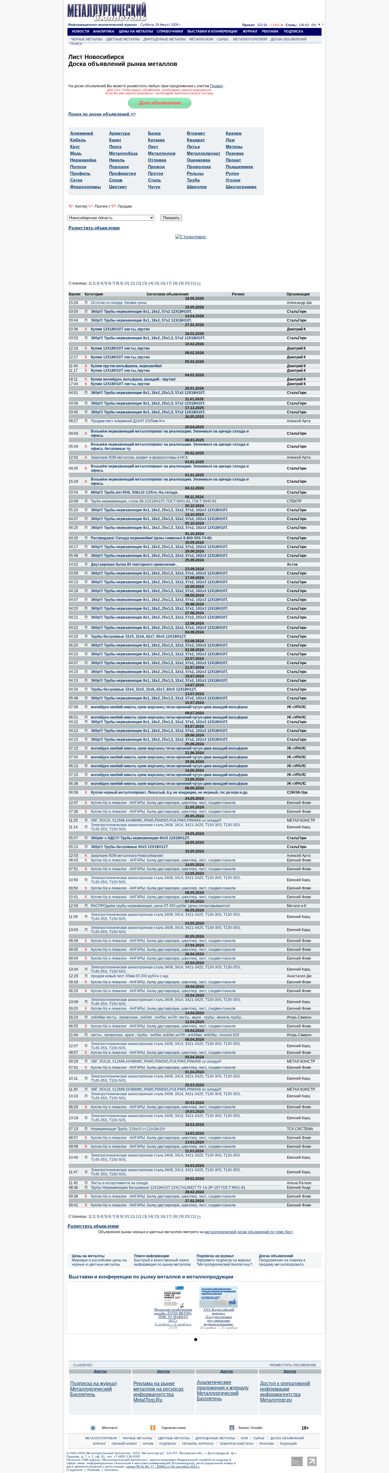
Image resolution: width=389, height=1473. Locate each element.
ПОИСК (76, 44)
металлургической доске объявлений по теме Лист (249, 1232)
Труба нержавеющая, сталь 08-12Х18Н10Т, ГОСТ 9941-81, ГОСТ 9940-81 (154, 501)
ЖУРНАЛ (250, 31)
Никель (117, 159)
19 (180, 283)
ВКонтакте (110, 1428)
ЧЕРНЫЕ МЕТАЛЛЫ (86, 39)
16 (162, 283)
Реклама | (96, 1469)
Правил (216, 86)
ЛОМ (244, 1438)
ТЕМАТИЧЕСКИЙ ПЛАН (236, 1443)
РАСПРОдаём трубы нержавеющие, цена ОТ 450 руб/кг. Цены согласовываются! (160, 906)
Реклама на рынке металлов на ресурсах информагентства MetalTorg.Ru (158, 1391)
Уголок (233, 180)
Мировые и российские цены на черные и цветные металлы (99, 1262)
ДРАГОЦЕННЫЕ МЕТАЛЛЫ (164, 39)
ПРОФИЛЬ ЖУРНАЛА (198, 1443)
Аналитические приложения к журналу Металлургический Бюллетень (223, 1390)
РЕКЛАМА (270, 31)
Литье (193, 146)
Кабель (78, 139)
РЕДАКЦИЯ (288, 1443)
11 (132, 283)
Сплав (115, 180)
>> (199, 283)
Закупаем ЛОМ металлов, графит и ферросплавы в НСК (139, 457)
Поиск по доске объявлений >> (102, 114)
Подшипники (239, 166)
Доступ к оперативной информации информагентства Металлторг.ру (285, 1391)
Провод (156, 166)
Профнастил (122, 173)
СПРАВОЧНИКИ (170, 31)
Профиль (80, 173)
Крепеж (234, 133)
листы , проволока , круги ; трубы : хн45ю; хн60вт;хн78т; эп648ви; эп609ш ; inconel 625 (165, 1035)
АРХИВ (148, 1443)
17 (168, 283)
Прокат (233, 159)
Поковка (235, 153)
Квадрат (196, 139)
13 (144, 283)
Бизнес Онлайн (250, 1428)
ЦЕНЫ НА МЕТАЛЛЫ (136, 31)
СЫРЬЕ (223, 39)
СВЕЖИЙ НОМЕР (124, 1443)
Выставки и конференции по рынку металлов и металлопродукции (151, 1276)
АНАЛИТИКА (103, 31)
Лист (153, 146)
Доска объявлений (276, 1256)
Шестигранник (241, 186)
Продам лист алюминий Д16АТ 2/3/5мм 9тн (128, 421)
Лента (115, 146)
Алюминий (81, 133)
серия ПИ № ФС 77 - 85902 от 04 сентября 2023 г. (163, 1466)
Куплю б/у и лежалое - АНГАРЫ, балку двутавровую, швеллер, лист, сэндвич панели (163, 803)
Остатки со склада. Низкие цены (119, 303)
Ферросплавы (85, 186)
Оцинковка (198, 159)
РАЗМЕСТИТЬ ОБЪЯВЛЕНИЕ (295, 1365)
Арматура (119, 133)
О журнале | (77, 1469)
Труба (193, 180)
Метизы (234, 146)
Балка (154, 133)
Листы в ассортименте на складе (119, 1183)
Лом (230, 139)
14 (150, 283)
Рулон (232, 173)
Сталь (154, 180)
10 (126, 283)
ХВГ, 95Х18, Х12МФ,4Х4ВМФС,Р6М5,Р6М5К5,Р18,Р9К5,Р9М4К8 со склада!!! (156, 820)
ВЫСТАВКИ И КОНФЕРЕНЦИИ (212, 31)
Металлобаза (123, 153)
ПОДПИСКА (293, 31)
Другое (100, 1371)
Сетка (76, 180)
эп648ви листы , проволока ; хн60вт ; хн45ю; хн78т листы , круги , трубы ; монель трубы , (167, 1017)
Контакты (111, 1469)
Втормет (196, 133)
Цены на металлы (88, 1256)
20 (186, 283)
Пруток (155, 173)
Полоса (78, 166)
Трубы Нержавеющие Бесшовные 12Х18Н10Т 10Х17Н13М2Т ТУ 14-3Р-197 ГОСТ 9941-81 (168, 1187)
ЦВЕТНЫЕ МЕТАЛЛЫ (123, 39)
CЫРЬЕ (259, 1438)
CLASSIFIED (81, 1365)
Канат (115, 139)
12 (138, 283)
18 (174, 283)
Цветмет (118, 186)
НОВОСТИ (80, 31)
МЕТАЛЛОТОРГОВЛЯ (250, 39)
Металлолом (161, 153)
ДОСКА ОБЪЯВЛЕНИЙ (289, 39)
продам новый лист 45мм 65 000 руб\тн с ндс (130, 976)
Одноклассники (174, 1428)
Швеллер (197, 186)
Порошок (119, 166)
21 (193, 283)
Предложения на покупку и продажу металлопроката (282, 1262)
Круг (75, 146)
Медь (76, 153)
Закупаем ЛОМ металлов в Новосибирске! (127, 856)
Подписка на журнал (215, 1256)
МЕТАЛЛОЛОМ (201, 39)
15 (156, 283)
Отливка (157, 159)
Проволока (199, 166)
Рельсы (195, 173)
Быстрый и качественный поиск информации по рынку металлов (162, 1262)
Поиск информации (151, 1256)
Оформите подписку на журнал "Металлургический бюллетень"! (224, 1262)
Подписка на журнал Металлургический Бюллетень (93, 1389)
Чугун (154, 186)
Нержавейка (83, 159)
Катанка (156, 139)
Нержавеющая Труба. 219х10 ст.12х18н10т (128, 1129)
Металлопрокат (203, 153)
